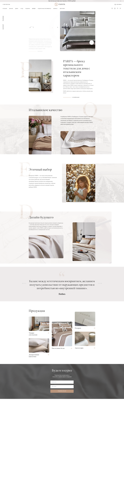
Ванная (11, 8)
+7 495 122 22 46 (6, 4)
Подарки (27, 8)
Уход (21, 8)
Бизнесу (55, 8)
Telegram (3, 18)
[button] (24, 283)
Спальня (5, 8)
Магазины (118, 4)
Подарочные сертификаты (44, 8)
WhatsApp (3, 26)
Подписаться (62, 391)
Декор (16, 8)
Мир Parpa (62, 8)
